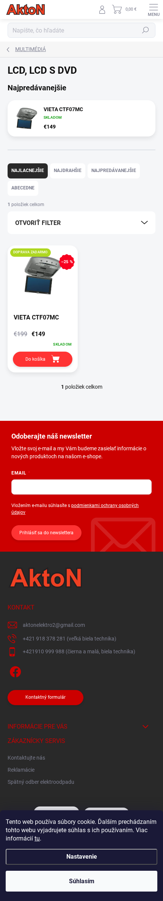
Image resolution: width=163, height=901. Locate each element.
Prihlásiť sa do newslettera (46, 532)
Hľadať (145, 30)
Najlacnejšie (27, 170)
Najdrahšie (68, 170)
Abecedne (22, 188)
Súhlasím (81, 881)
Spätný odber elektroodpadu (41, 782)
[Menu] (153, 9)
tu (37, 838)
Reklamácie (21, 770)
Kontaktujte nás (26, 758)
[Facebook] (14, 670)
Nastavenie (81, 856)
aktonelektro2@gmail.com (54, 625)
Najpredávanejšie (113, 170)
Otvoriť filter (38, 222)
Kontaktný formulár (45, 697)
